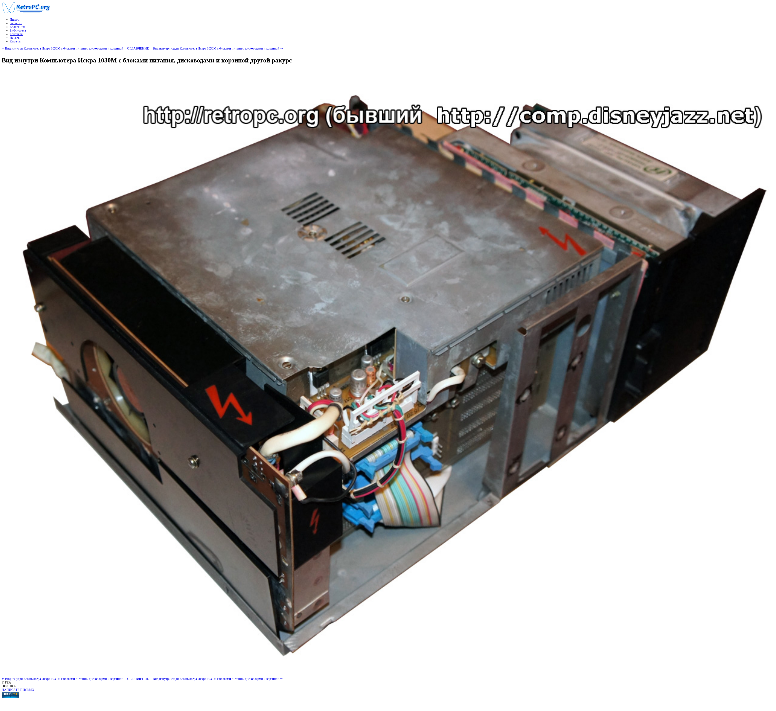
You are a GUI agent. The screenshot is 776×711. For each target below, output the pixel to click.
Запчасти (16, 23)
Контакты (16, 34)
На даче (15, 37)
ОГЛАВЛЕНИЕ (138, 48)
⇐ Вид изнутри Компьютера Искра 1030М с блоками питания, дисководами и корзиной (62, 48)
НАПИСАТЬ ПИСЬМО (18, 689)
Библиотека (18, 30)
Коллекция (17, 26)
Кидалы (15, 41)
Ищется (15, 19)
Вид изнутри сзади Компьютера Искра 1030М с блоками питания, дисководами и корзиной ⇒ (218, 48)
